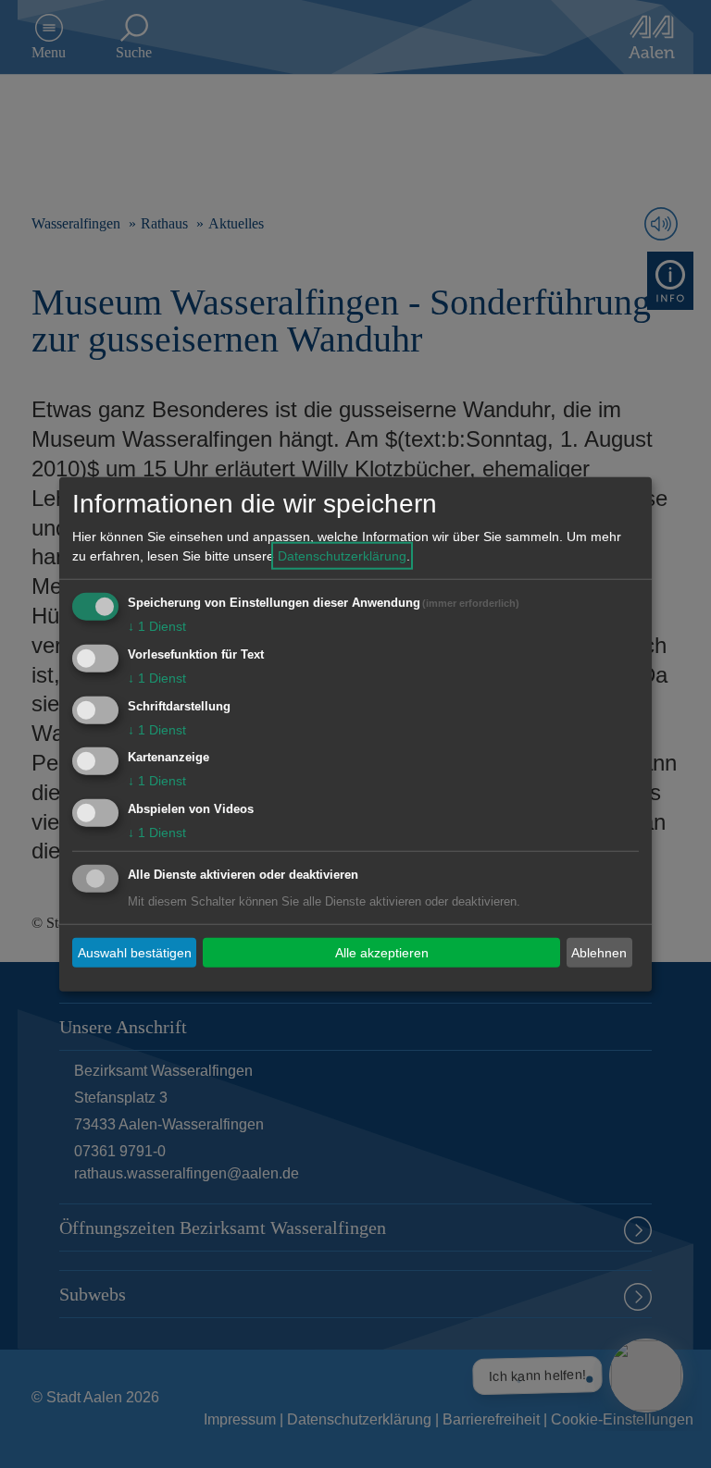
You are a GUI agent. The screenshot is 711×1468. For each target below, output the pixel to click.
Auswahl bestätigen (135, 951)
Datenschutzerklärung (342, 556)
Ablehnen (599, 951)
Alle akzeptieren (382, 951)
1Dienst (157, 626)
